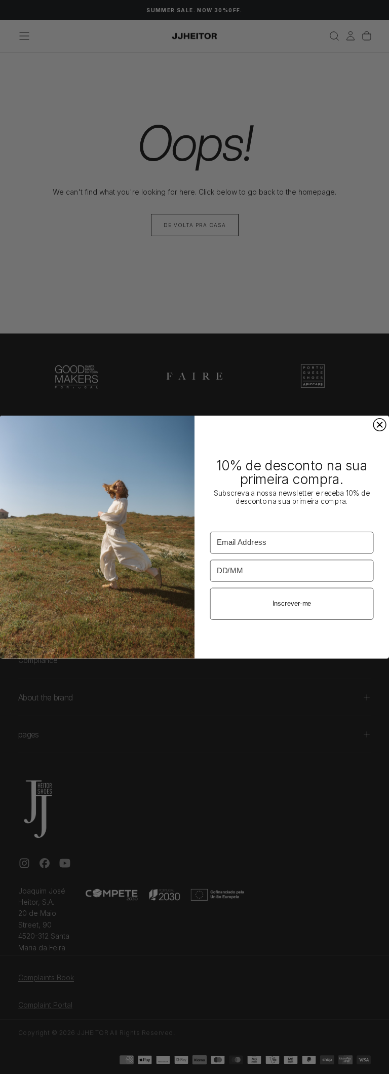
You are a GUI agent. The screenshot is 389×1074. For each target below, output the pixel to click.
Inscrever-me (292, 604)
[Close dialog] (379, 425)
